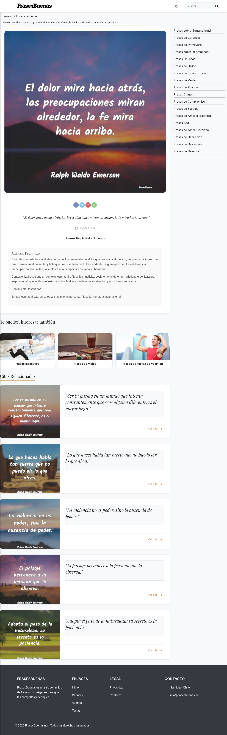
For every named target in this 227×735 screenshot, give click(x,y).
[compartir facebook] (76, 205)
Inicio (75, 687)
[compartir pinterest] (88, 205)
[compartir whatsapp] (94, 205)
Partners (77, 695)
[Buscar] (217, 6)
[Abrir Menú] (9, 6)
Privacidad (116, 687)
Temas (76, 710)
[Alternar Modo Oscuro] (176, 6)
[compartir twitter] (82, 205)
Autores (77, 702)
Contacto (115, 695)
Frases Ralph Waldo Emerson (86, 238)
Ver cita (153, 428)
